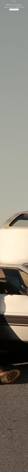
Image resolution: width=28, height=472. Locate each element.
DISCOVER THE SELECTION (14, 9)
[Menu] (1, 1)
